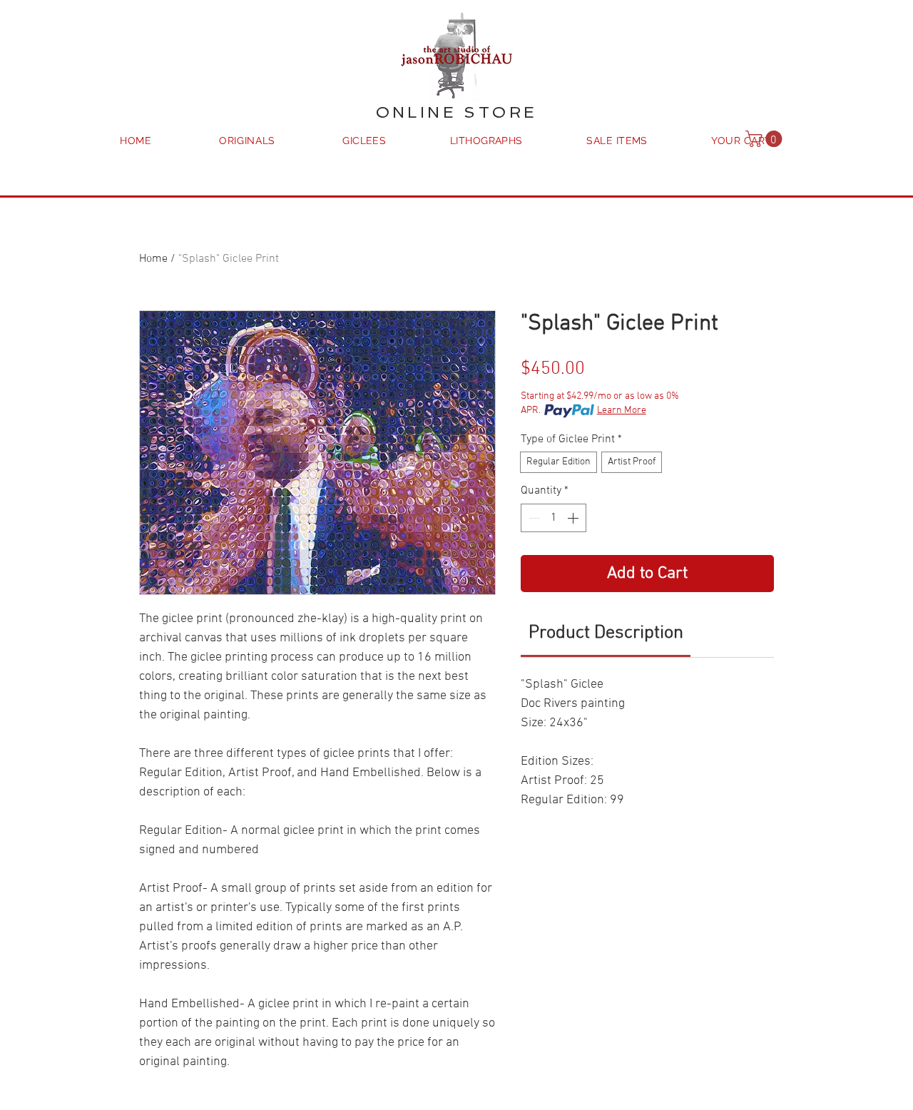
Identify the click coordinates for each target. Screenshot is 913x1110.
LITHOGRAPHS (486, 140)
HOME (136, 140)
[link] (606, 633)
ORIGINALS (247, 140)
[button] (765, 139)
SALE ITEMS (617, 140)
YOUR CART (741, 140)
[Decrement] (533, 517)
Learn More (621, 410)
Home (153, 259)
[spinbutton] (553, 517)
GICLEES (364, 140)
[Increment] (574, 517)
